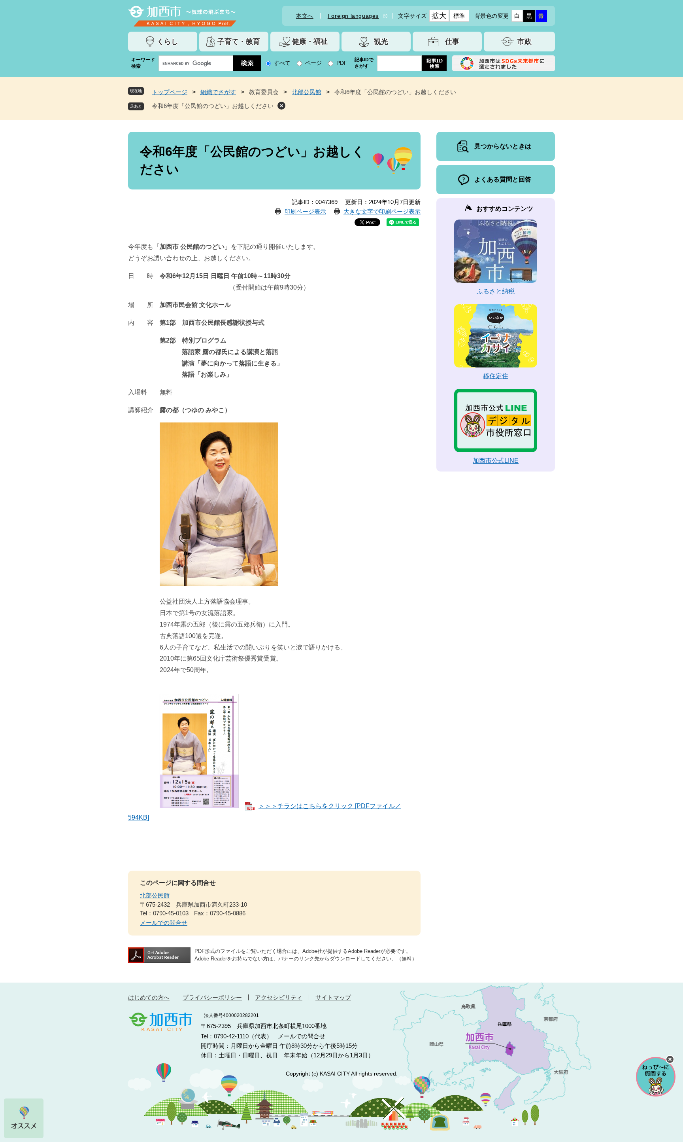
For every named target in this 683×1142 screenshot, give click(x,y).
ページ (313, 63)
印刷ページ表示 (305, 211)
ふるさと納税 (496, 291)
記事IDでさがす (364, 63)
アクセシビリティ (278, 997)
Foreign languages (353, 16)
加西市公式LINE (496, 460)
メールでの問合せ (163, 922)
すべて (282, 63)
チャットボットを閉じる (670, 1059)
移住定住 (495, 376)
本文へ (304, 16)
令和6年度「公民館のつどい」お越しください (213, 105)
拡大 (439, 16)
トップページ (169, 92)
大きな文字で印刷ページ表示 (382, 211)
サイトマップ (333, 997)
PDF (341, 63)
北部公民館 (306, 92)
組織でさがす (218, 92)
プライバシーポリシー (212, 997)
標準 (459, 16)
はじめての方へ (149, 997)
